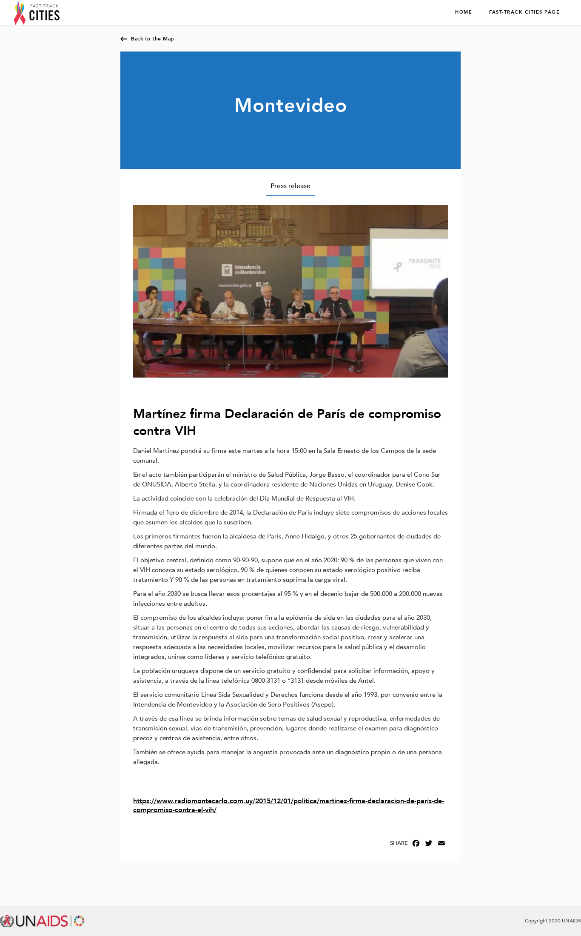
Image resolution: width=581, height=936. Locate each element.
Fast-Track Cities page (524, 12)
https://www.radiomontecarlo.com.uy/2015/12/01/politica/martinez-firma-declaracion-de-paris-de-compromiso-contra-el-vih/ (288, 806)
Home (463, 12)
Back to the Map (152, 38)
